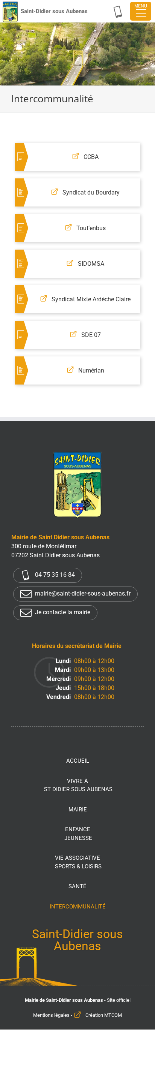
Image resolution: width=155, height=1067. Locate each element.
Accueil (77, 760)
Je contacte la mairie (61, 612)
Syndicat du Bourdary (91, 192)
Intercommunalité (78, 906)
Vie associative (78, 862)
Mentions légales (51, 1015)
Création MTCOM (103, 1015)
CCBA (91, 156)
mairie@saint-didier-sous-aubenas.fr (82, 593)
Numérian (91, 370)
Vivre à (78, 785)
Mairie (77, 809)
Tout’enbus (91, 228)
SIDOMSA (91, 263)
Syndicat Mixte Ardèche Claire (91, 299)
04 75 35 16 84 (54, 575)
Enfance (78, 833)
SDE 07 (91, 334)
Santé (77, 886)
